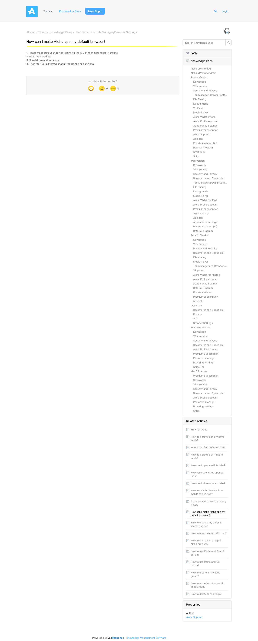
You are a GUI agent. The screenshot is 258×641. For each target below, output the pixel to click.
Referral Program (203, 147)
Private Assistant (202, 292)
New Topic (95, 11)
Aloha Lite (196, 305)
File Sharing (200, 99)
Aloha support (201, 213)
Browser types (199, 429)
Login (225, 11)
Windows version (200, 327)
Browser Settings (203, 322)
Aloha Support (201, 134)
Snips (196, 156)
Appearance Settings (205, 125)
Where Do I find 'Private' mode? (209, 447)
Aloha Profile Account (205, 121)
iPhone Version (199, 77)
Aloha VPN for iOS (201, 68)
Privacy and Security (205, 248)
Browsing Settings (203, 362)
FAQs (194, 53)
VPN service (200, 86)
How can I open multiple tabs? (208, 465)
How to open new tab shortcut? (209, 533)
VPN (195, 318)
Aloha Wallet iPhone (204, 116)
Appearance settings (205, 222)
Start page (199, 151)
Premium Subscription (205, 353)
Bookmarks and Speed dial (208, 178)
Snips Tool (199, 366)
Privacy (197, 314)
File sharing (199, 257)
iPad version (84, 32)
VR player (198, 270)
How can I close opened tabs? (208, 483)
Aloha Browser (36, 32)
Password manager (204, 358)
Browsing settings (203, 406)
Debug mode (200, 103)
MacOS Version (199, 371)
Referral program (203, 230)
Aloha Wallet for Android (207, 274)
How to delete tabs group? (206, 593)
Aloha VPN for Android (203, 72)
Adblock (198, 138)
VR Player (198, 108)
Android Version (200, 235)
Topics (47, 11)
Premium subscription (205, 129)
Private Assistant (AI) (205, 143)
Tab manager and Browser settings (212, 265)
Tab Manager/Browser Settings (116, 32)
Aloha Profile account (205, 204)
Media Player (200, 112)
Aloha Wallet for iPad (205, 200)
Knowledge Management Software (146, 638)
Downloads (199, 81)
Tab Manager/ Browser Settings (211, 94)
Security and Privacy (205, 90)
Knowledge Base (70, 11)
